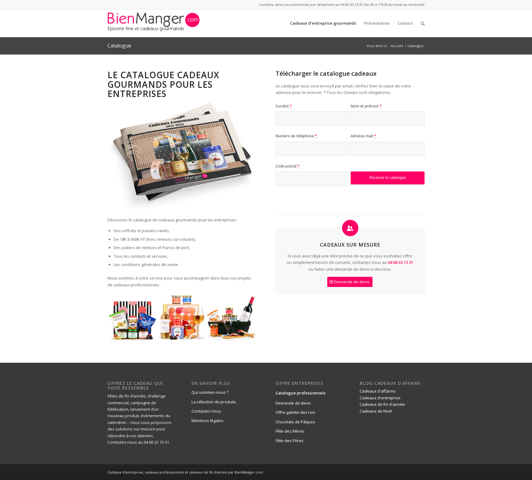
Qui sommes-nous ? (209, 392)
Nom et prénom (366, 106)
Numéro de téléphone (296, 136)
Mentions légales (207, 420)
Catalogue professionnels (300, 393)
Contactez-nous (206, 411)
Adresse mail (363, 136)
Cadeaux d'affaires (378, 391)
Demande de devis (293, 403)
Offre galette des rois (295, 412)
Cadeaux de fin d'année (382, 404)
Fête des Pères (290, 440)
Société (284, 106)
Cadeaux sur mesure (350, 244)
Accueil (397, 45)
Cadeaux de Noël (376, 411)
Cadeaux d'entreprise (380, 398)
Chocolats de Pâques (295, 422)
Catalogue (119, 45)
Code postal (288, 166)
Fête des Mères (290, 431)
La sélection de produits (213, 402)
